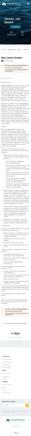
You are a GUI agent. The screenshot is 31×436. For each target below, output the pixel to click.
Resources (5, 387)
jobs (4, 49)
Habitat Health (5, 365)
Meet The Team (6, 373)
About (4, 370)
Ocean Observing (6, 362)
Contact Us (5, 378)
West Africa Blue (6, 85)
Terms (13, 427)
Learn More (15, 26)
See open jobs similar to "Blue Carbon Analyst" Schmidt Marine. (16, 70)
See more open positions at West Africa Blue (15, 323)
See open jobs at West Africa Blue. (13, 67)
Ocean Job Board (6, 392)
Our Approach (5, 376)
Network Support (6, 367)
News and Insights (6, 384)
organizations (12, 49)
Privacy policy (12, 337)
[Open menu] (28, 3)
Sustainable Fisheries (7, 359)
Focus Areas (6, 356)
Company (5, 381)
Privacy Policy (15, 425)
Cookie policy (19, 337)
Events (4, 390)
